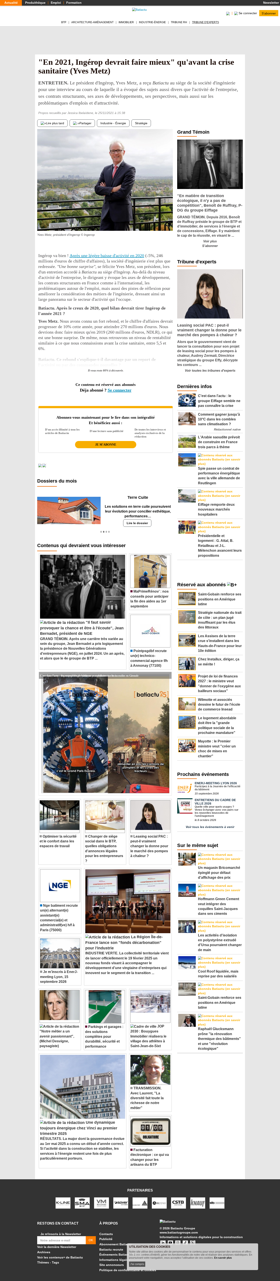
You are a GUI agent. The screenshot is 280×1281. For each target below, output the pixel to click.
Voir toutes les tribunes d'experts (210, 370)
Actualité (11, 2)
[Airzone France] (159, 1202)
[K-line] (63, 1202)
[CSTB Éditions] (178, 1202)
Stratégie (141, 123)
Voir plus (210, 241)
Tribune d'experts (205, 22)
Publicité (105, 1239)
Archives (43, 1252)
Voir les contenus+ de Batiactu (60, 1257)
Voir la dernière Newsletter (56, 1247)
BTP (63, 22)
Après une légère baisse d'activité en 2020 (107, 255)
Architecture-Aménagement (92, 22)
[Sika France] (140, 1202)
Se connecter (119, 390)
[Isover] (120, 1202)
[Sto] (217, 1202)
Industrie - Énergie (113, 123)
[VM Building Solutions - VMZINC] (101, 1202)
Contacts (106, 1234)
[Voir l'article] (167, 675)
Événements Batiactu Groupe (121, 1254)
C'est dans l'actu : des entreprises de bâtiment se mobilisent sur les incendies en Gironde (89, 675)
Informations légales (114, 1260)
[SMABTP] (82, 1202)
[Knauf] (197, 1202)
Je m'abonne (105, 444)
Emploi (56, 2)
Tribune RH (179, 22)
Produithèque (35, 2)
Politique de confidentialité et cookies (127, 1270)
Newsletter (270, 2)
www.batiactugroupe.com (179, 1232)
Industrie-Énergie (152, 22)
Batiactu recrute (111, 1249)
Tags (55, 1262)
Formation (74, 2)
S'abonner (269, 13)
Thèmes (43, 1262)
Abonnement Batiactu (115, 1244)
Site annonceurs (111, 1265)
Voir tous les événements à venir (210, 827)
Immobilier (126, 22)
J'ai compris (137, 1264)
